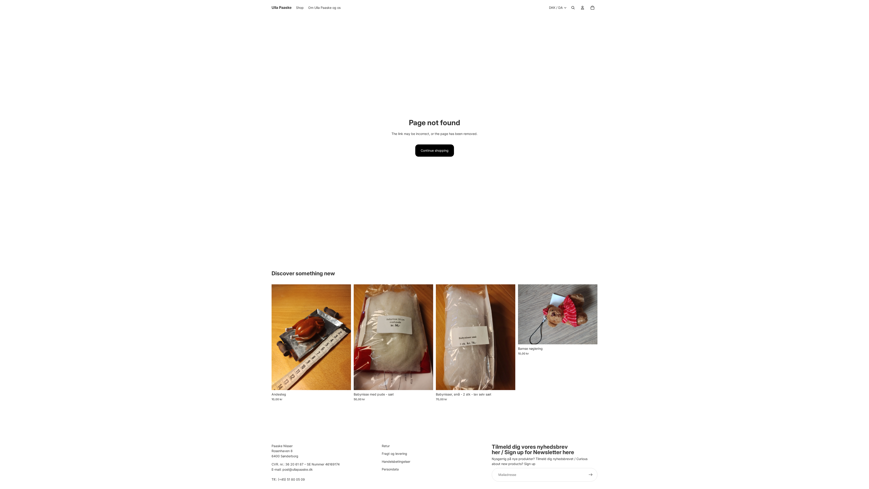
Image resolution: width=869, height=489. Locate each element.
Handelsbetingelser (396, 461)
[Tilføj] (344, 383)
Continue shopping (435, 150)
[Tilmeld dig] (590, 474)
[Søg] (573, 8)
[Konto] (582, 8)
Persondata (390, 469)
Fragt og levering (394, 454)
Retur (386, 446)
